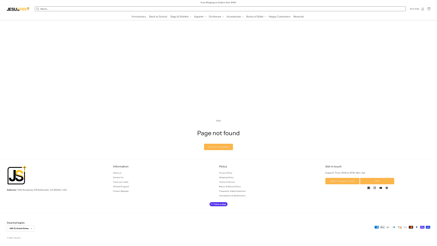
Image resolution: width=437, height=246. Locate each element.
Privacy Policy (225, 173)
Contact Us (118, 177)
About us (117, 173)
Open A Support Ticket (342, 181)
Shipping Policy (226, 177)
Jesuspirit (17, 238)
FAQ (377, 181)
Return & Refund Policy (230, 186)
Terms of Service (227, 182)
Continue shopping (218, 147)
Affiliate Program (121, 186)
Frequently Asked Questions (232, 191)
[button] (180, 16)
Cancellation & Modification (232, 196)
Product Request (121, 191)
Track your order (120, 182)
